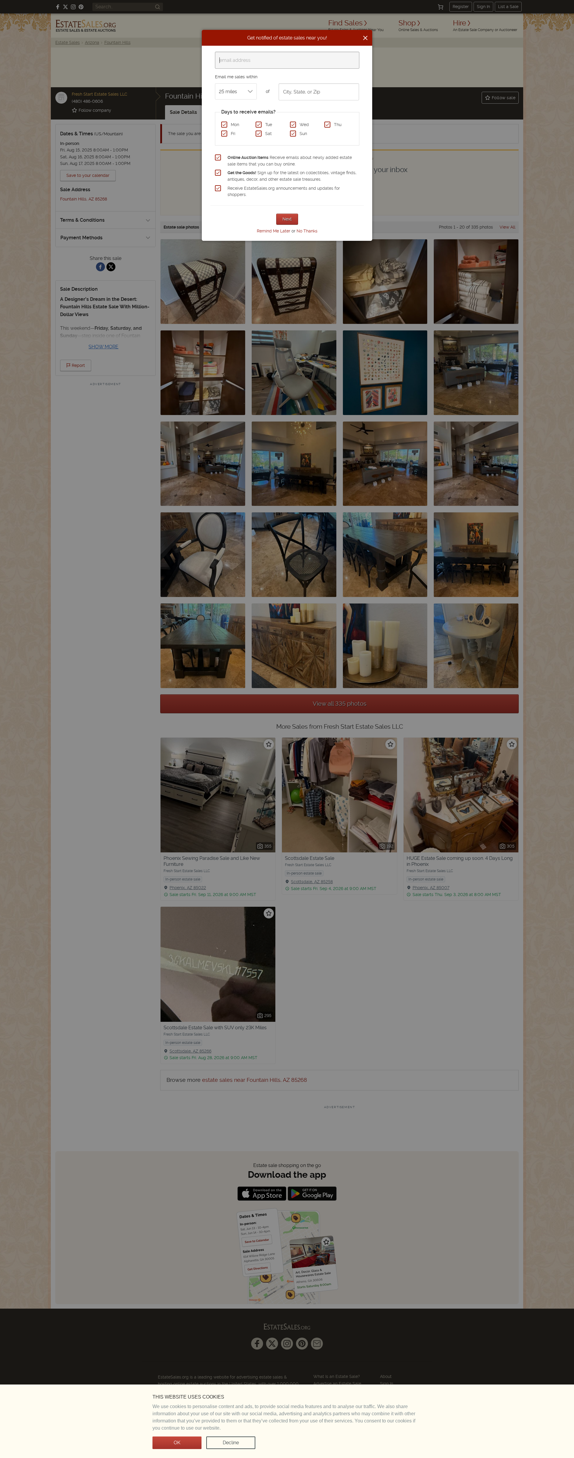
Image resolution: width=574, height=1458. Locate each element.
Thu (337, 124)
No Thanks (307, 231)
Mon (235, 124)
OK (177, 1442)
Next (287, 219)
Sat (268, 133)
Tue (268, 124)
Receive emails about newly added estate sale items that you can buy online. (290, 160)
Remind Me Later (273, 231)
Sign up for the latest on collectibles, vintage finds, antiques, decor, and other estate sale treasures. (292, 176)
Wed (304, 124)
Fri (233, 133)
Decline (231, 1442)
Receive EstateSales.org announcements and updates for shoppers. (284, 191)
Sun (303, 133)
